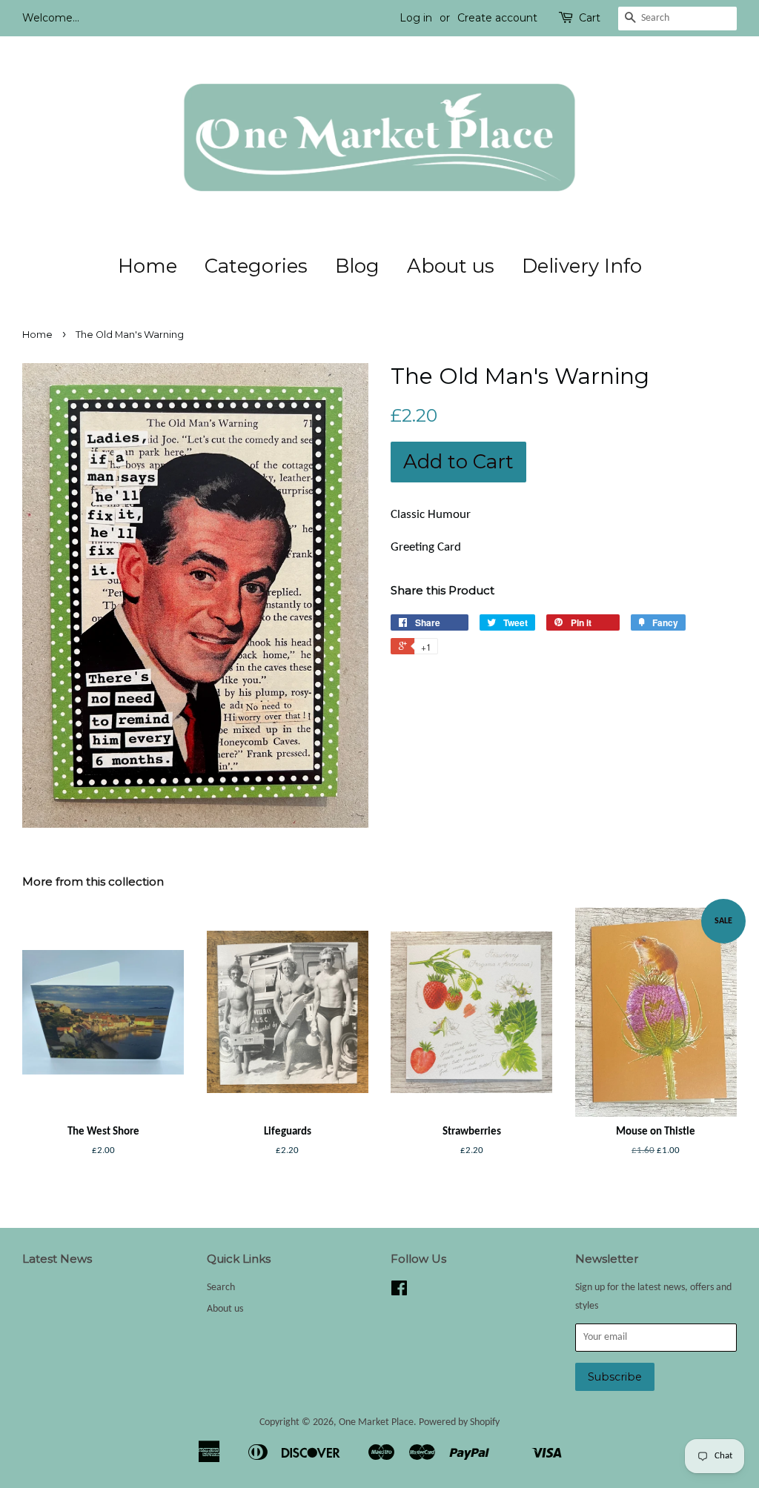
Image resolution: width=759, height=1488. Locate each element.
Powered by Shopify (459, 1422)
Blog (357, 266)
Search (221, 1287)
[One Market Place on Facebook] (399, 1292)
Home (147, 266)
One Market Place (376, 1422)
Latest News (57, 1259)
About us (450, 266)
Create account (497, 17)
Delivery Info (582, 266)
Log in (416, 17)
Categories (256, 266)
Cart (589, 17)
